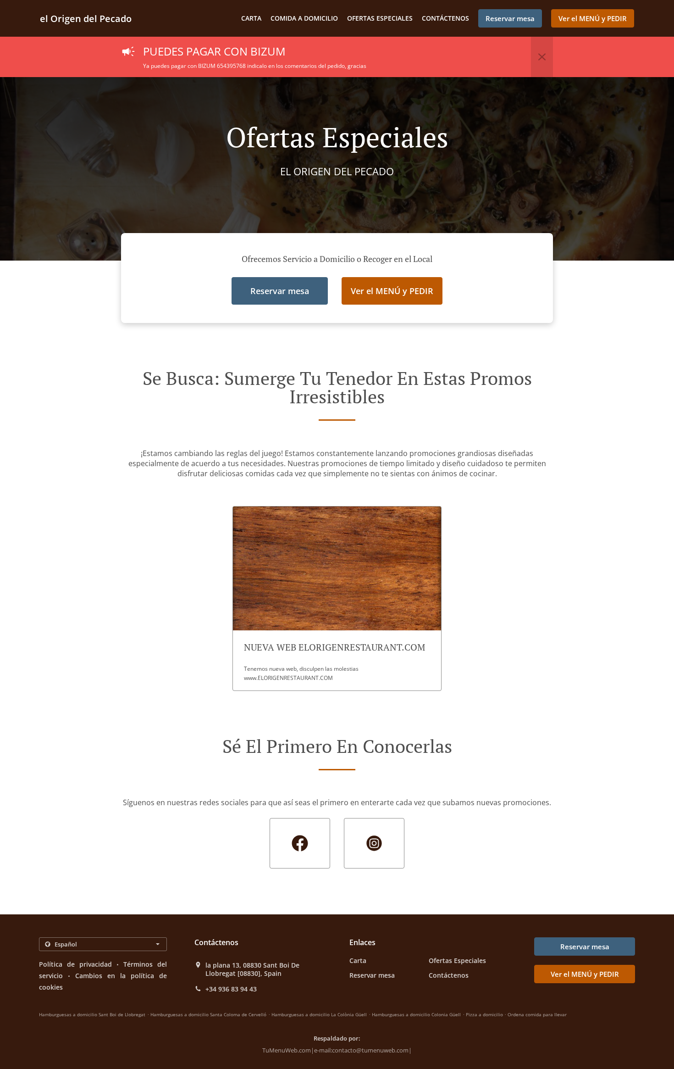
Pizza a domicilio (485, 1014)
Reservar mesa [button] (510, 18)
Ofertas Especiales (380, 18)
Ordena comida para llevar (537, 1014)
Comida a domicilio (304, 18)
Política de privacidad (75, 964)
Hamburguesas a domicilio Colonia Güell (416, 1014)
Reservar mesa (372, 975)
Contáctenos (445, 18)
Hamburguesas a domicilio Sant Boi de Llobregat (92, 1014)
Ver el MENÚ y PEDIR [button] (592, 18)
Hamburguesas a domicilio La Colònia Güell (319, 1014)
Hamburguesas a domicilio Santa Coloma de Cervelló (208, 1014)
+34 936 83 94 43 (231, 989)
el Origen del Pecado (86, 18)
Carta (251, 18)
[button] (542, 57)
